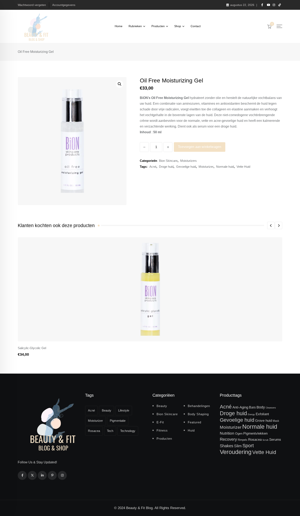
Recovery (228, 439)
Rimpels (242, 439)
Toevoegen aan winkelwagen (199, 147)
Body (261, 407)
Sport (248, 445)
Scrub (265, 440)
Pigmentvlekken (255, 433)
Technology (127, 431)
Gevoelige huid (186, 166)
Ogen (238, 433)
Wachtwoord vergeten (32, 5)
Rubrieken (135, 26)
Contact (196, 26)
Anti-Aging (240, 407)
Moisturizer (206, 166)
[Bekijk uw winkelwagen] (269, 26)
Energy (251, 414)
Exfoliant (262, 414)
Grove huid (263, 420)
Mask (276, 420)
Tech (110, 431)
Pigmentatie (118, 420)
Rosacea (94, 431)
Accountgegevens (63, 5)
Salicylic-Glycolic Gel (32, 348)
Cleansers (271, 407)
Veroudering (235, 452)
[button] (119, 84)
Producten (158, 26)
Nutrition (227, 433)
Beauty (106, 410)
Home (118, 26)
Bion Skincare (168, 160)
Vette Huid (243, 166)
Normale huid (225, 166)
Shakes (226, 446)
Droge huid (166, 166)
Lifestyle (123, 410)
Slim (238, 446)
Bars (252, 407)
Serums (275, 439)
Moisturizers (188, 160)
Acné (152, 166)
